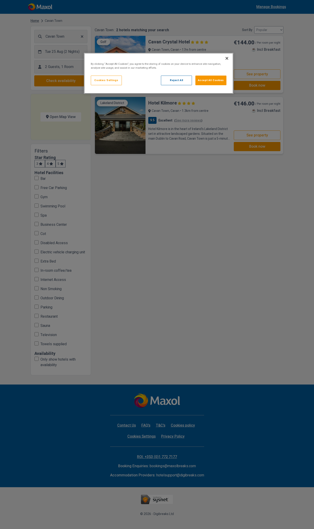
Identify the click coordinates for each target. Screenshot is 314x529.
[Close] (227, 58)
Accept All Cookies (211, 80)
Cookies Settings (106, 80)
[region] (158, 73)
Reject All (176, 80)
